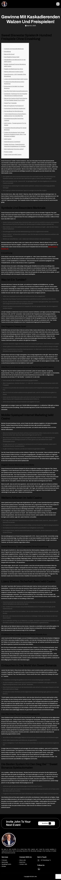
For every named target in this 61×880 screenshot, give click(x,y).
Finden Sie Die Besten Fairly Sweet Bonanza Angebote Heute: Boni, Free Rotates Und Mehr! (15, 134)
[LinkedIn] (39, 869)
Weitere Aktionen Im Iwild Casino (13, 71)
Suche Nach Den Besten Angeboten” (15, 108)
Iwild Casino (7, 139)
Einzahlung (7, 51)
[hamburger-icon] (57, 4)
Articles (4, 866)
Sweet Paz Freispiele (10, 103)
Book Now (22, 862)
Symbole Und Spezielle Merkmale (14, 48)
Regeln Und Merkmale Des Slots (13, 69)
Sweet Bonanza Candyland (12, 141)
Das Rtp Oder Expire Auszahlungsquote (16, 91)
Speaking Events (6, 864)
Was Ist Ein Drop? (9, 54)
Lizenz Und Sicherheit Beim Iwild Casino (16, 79)
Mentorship (5, 862)
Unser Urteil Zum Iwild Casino (12, 154)
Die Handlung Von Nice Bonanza (13, 111)
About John (22, 860)
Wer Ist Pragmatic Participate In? (14, 105)
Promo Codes (8, 151)
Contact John (23, 864)
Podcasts (4, 860)
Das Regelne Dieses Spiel (11, 57)
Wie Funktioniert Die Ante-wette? (14, 149)
